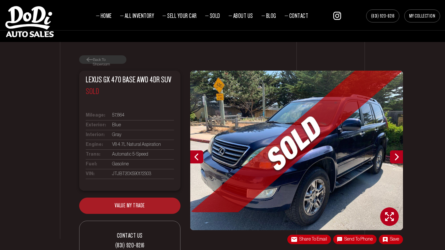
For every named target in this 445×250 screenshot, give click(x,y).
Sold (215, 15)
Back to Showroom (101, 60)
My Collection (422, 16)
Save (394, 239)
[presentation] (196, 156)
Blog (271, 15)
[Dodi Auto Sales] (29, 21)
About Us (243, 15)
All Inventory (139, 15)
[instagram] (337, 14)
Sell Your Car (182, 15)
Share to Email (313, 239)
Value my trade (130, 205)
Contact (299, 15)
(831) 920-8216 (383, 16)
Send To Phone (358, 239)
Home (106, 15)
